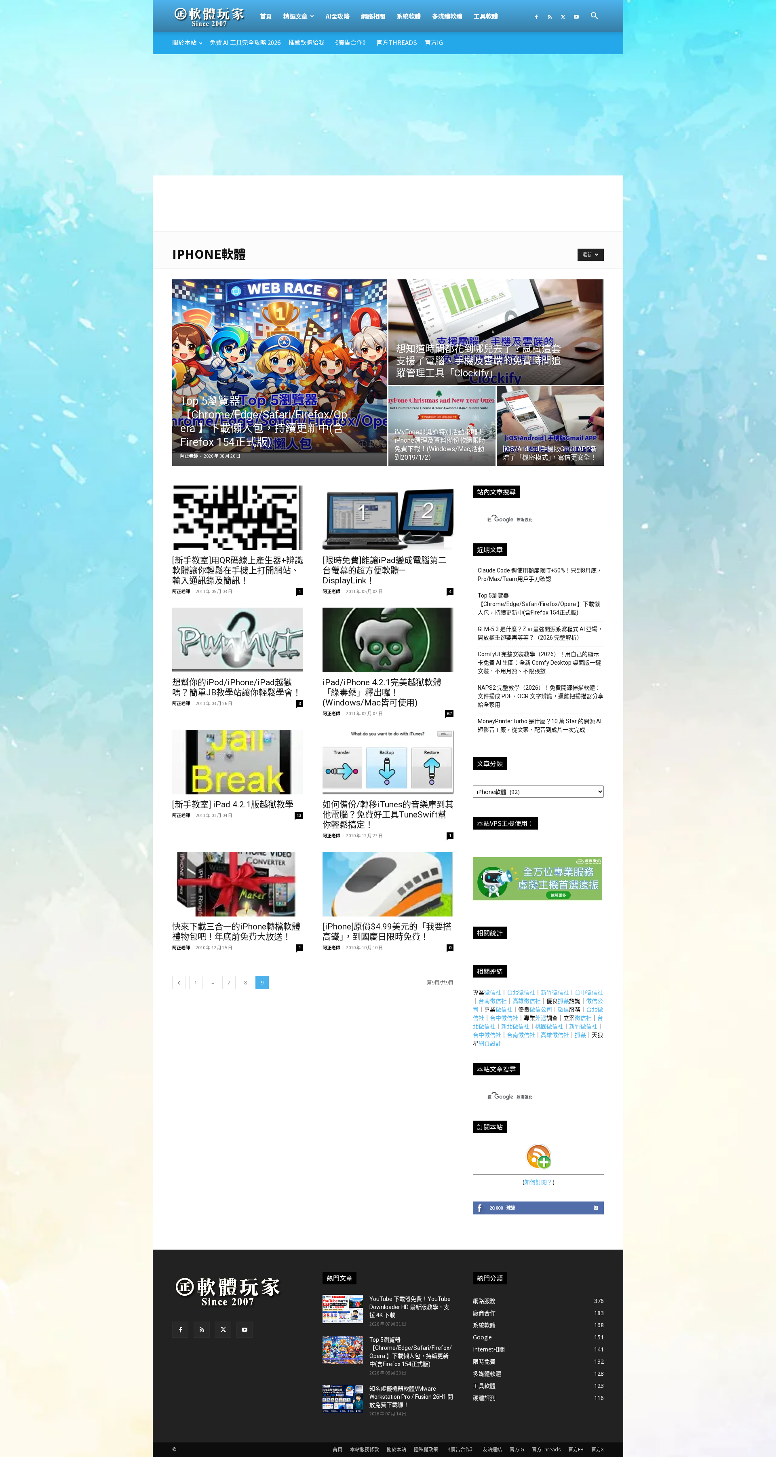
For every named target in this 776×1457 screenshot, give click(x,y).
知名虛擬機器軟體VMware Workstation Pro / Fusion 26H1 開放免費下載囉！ (411, 1396)
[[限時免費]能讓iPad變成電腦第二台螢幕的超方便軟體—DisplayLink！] (388, 518)
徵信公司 (540, 1009)
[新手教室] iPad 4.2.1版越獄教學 (232, 804)
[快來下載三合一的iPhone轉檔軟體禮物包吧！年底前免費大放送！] (237, 884)
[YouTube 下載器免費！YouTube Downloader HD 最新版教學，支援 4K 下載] (343, 1309)
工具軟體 (486, 16)
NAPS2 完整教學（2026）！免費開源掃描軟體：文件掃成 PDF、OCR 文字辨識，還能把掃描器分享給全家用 (540, 696)
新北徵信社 (515, 1026)
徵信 (563, 1009)
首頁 (266, 16)
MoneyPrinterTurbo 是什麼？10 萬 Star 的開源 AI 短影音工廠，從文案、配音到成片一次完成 (539, 725)
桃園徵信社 (549, 1026)
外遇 (540, 1018)
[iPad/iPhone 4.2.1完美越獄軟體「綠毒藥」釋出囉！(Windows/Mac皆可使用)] (388, 640)
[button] (594, 17)
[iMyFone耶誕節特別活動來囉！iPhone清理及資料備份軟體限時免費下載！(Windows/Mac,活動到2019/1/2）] (442, 426)
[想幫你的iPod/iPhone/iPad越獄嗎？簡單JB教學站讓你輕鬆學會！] (237, 640)
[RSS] (550, 16)
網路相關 (373, 16)
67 (449, 713)
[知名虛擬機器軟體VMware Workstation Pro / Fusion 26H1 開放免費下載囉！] (343, 1399)
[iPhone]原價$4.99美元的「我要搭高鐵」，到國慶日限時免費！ (387, 932)
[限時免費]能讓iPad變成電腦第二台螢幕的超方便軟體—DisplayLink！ (385, 570)
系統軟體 (408, 16)
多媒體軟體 (447, 16)
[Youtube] (576, 16)
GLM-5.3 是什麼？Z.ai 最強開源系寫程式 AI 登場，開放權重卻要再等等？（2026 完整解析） (540, 633)
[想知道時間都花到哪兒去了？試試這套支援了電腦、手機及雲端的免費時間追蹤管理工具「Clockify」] (496, 332)
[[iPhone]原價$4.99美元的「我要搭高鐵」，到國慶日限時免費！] (388, 884)
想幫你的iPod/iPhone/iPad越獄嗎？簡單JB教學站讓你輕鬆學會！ (236, 687)
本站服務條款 (364, 1449)
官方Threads (396, 42)
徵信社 (492, 992)
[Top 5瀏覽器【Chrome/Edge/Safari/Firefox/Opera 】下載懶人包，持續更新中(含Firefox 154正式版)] (279, 366)
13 (299, 815)
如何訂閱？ (538, 1182)
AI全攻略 (338, 16)
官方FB (576, 1449)
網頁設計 (490, 1043)
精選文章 (295, 16)
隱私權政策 (426, 1449)
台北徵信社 (521, 992)
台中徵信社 (589, 992)
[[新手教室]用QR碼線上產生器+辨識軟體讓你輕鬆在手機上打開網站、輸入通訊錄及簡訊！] (237, 518)
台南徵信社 (493, 1001)
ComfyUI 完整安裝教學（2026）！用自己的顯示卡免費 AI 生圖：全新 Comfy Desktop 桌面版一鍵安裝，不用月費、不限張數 (539, 662)
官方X (597, 1449)
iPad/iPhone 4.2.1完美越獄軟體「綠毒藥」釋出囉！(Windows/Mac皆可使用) (382, 692)
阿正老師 (189, 456)
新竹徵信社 (555, 992)
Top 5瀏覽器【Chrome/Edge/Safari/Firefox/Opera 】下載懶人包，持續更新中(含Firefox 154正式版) (539, 604)
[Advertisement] (388, 114)
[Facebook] (536, 16)
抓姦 (563, 1001)
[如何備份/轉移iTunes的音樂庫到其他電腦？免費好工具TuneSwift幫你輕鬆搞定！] (388, 762)
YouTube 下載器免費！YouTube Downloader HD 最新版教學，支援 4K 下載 (410, 1307)
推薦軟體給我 (306, 42)
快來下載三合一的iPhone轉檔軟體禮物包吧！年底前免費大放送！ (236, 932)
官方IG (434, 42)
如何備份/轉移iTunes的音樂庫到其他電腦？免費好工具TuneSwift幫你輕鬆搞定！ (388, 815)
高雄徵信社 (526, 1001)
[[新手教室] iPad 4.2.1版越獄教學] (237, 762)
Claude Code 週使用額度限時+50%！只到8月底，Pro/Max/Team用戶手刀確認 (540, 574)
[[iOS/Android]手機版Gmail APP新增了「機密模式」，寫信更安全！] (550, 426)
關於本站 (184, 42)
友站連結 (492, 1449)
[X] (563, 16)
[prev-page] (179, 982)
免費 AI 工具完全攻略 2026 (245, 42)
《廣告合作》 (350, 42)
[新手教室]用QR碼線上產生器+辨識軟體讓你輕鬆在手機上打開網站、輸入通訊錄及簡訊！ (237, 570)
